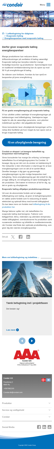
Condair (12, 5)
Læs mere (10, 330)
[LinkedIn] (44, 426)
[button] (27, 94)
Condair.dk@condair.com (12, 392)
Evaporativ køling (15, 36)
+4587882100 (8, 389)
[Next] (32, 341)
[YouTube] (50, 426)
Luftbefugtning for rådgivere (20, 33)
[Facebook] (39, 426)
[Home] (3, 34)
